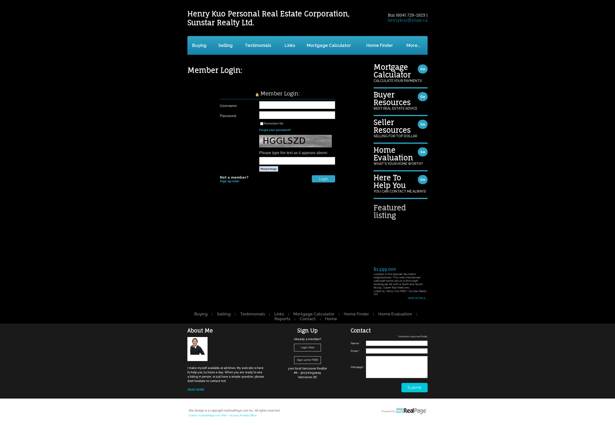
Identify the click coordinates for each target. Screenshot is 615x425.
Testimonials (258, 45)
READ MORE (195, 389)
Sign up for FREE (307, 360)
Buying (199, 45)
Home (331, 318)
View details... (418, 298)
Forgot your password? (275, 130)
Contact (308, 318)
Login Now (307, 347)
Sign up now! (229, 181)
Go (422, 69)
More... (413, 45)
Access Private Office (243, 415)
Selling (225, 45)
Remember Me (273, 123)
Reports (282, 318)
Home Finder (379, 45)
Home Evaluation (395, 314)
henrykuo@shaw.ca (407, 20)
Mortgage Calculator (329, 45)
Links (290, 45)
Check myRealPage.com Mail (208, 415)
